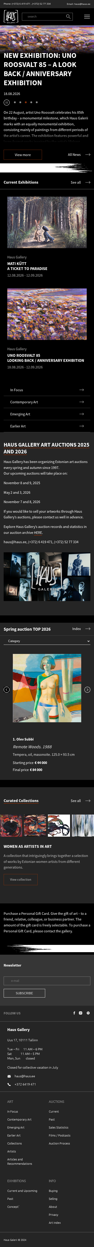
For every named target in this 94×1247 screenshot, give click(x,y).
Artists (11, 1151)
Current (54, 1111)
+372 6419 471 (25, 1084)
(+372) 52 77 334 (41, 3)
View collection (20, 879)
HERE (38, 532)
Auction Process (59, 1143)
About (53, 1206)
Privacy (53, 1214)
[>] (85, 674)
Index (76, 628)
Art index (55, 1222)
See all (76, 182)
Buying (53, 1190)
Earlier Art (14, 1135)
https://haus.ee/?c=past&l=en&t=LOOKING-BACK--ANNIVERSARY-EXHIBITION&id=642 (47, 40)
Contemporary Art (19, 1119)
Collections (14, 1143)
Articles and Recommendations (19, 1161)
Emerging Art (15, 1127)
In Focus (12, 1111)
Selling (53, 1198)
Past (52, 1119)
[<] (8, 674)
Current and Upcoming (22, 1190)
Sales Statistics (58, 1127)
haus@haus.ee (82, 4)
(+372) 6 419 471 (21, 3)
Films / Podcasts (59, 1135)
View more (23, 154)
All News (74, 154)
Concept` (13, 1206)
